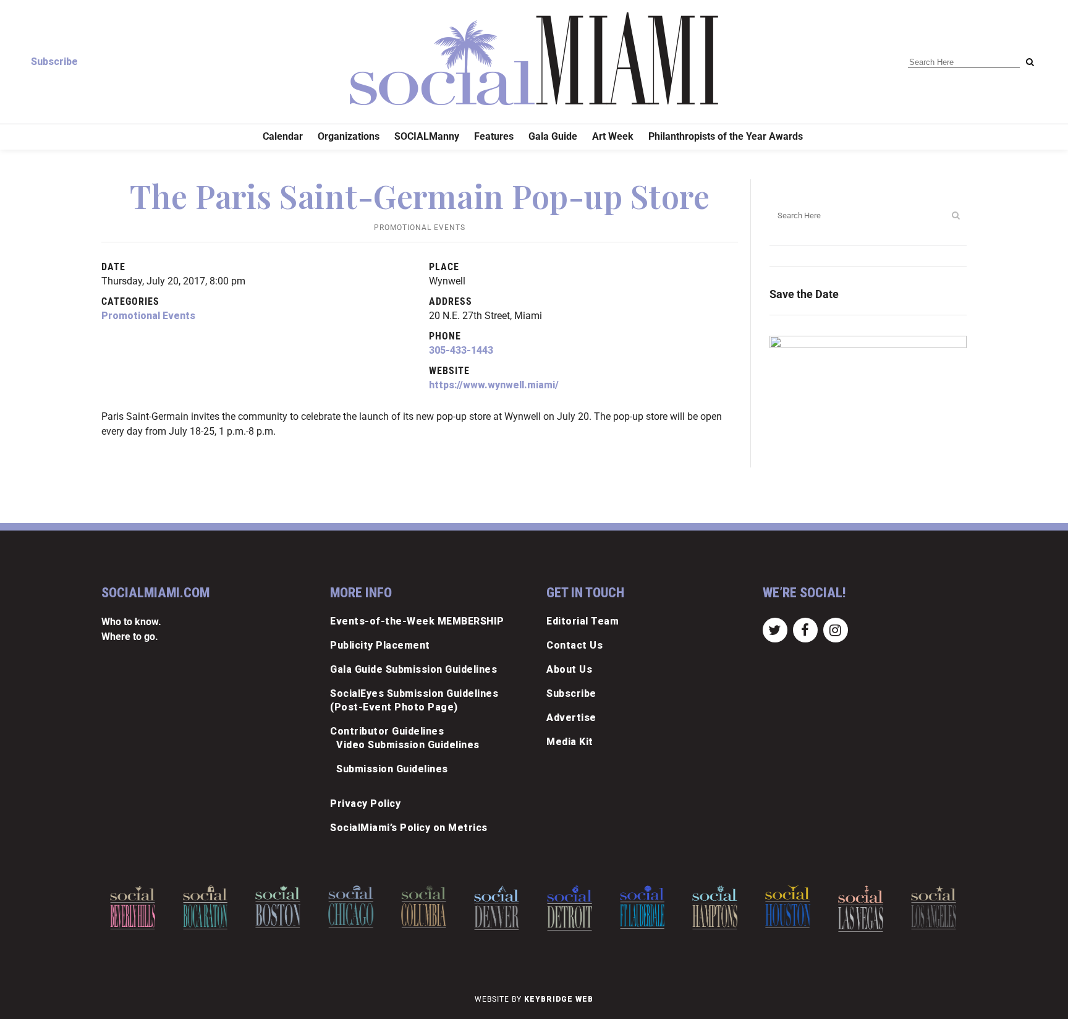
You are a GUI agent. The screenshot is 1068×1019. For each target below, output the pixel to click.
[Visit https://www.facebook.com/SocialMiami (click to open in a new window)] (805, 629)
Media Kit (569, 742)
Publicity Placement (380, 645)
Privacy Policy (365, 803)
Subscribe (54, 61)
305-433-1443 (461, 350)
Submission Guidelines (392, 769)
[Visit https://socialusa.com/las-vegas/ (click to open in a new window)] (860, 908)
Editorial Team (582, 621)
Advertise (571, 717)
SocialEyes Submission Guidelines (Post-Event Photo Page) (414, 700)
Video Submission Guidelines (408, 745)
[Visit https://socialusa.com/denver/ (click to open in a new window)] (496, 907)
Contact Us (574, 645)
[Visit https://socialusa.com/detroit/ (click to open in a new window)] (569, 908)
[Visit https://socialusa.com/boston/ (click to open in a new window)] (278, 906)
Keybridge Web (558, 999)
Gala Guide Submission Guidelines (413, 669)
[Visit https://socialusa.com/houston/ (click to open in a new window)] (787, 906)
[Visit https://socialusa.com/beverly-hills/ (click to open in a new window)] (132, 907)
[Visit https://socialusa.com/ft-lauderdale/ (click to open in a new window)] (642, 907)
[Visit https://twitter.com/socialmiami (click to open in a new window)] (775, 629)
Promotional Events (419, 227)
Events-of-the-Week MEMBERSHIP (417, 621)
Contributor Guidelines (387, 731)
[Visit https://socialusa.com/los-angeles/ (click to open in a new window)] (933, 907)
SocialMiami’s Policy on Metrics (409, 828)
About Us (569, 669)
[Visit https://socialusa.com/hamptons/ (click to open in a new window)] (715, 907)
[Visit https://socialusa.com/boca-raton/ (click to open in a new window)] (205, 907)
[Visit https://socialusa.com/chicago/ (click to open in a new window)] (350, 906)
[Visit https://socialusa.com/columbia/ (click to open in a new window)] (423, 906)
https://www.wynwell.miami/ (494, 385)
